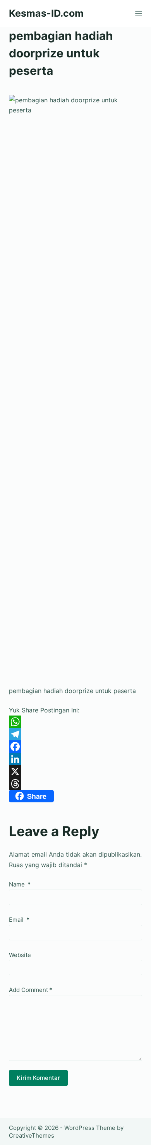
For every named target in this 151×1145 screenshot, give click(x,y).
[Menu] (138, 13)
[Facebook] (75, 746)
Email (19, 919)
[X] (75, 771)
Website (20, 955)
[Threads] (75, 784)
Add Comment (30, 989)
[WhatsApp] (75, 722)
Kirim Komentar (38, 1077)
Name (20, 884)
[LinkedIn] (75, 759)
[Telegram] (75, 734)
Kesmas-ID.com (46, 13)
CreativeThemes (31, 1135)
